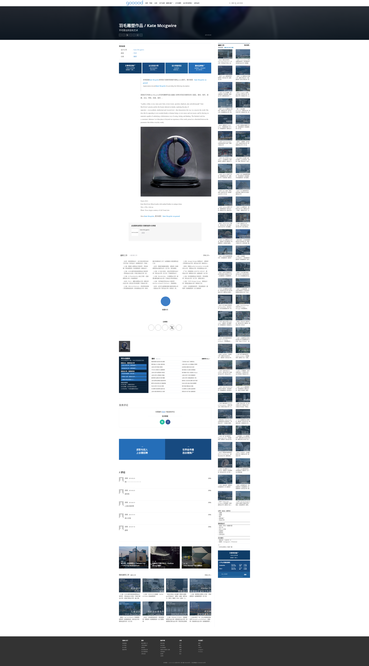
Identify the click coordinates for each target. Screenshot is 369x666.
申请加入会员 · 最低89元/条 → (129, 376)
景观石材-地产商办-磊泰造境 (188, 391)
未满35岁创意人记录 (165, 649)
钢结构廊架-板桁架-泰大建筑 (158, 361)
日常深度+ (162, 651)
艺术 (135, 53)
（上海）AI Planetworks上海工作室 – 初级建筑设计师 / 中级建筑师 (135, 277)
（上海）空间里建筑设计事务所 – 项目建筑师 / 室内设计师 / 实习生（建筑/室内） (195, 277)
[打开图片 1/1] (124, 346)
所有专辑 (162, 643)
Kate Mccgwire (139, 50)
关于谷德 (162, 3)
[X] (172, 328)
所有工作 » (206, 255)
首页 (146, 3)
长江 (230, 47)
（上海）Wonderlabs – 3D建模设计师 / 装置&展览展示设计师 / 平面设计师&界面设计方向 (165, 277)
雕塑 (135, 56)
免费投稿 (124, 643)
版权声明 (124, 649)
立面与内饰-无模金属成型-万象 (189, 378)
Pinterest (200, 651)
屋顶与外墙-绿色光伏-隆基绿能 (158, 383)
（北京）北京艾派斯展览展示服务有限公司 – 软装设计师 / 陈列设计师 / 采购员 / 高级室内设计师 (165, 287)
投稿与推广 (169, 3)
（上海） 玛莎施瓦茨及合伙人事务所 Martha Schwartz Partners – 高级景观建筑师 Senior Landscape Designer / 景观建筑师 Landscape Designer (166, 282)
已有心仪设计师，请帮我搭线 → (129, 365)
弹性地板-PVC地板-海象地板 (158, 364)
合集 (180, 649)
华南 (232, 47)
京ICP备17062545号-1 (186, 662)
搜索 (245, 574)
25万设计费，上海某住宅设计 (128, 384)
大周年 (161, 656)
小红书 (199, 647)
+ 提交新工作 (133, 255)
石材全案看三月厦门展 (225, 547)
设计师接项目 (144, 651)
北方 (228, 47)
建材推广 (143, 647)
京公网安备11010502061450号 (199, 662)
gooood (134, 3)
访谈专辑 (162, 645)
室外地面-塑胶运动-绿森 (187, 386)
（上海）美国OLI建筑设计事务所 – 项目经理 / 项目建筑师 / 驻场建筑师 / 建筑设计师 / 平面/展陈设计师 (135, 267)
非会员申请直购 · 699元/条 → (129, 373)
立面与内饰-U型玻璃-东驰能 (158, 375)
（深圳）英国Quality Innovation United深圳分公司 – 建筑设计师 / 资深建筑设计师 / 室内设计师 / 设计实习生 (195, 267)
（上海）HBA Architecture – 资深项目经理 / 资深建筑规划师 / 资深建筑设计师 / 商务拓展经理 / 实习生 (136, 287)
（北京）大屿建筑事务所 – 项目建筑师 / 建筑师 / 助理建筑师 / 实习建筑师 (195, 287)
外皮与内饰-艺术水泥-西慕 (157, 386)
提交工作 (133, 575)
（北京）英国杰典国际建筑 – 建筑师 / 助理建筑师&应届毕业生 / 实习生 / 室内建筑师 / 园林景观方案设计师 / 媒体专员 (165, 267)
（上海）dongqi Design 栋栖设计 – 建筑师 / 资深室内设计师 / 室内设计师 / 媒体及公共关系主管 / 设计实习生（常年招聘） (195, 262)
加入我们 (124, 647)
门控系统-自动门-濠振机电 (188, 361)
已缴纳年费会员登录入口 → (128, 379)
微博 (199, 643)
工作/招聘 (178, 3)
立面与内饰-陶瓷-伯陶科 (157, 367)
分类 (155, 3)
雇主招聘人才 (144, 643)
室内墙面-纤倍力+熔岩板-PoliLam (189, 372)
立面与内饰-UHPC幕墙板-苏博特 (189, 364)
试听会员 (196, 3)
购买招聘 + (247, 45)
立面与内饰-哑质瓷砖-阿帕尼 (158, 372)
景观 (180, 647)
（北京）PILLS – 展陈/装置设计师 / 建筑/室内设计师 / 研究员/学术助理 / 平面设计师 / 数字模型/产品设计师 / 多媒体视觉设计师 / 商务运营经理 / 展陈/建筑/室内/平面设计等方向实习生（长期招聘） (136, 282)
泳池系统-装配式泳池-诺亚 (188, 367)
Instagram (200, 649)
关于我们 (124, 645)
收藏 (137, 35)
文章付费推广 (144, 645)
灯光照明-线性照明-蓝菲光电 (158, 388)
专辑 (150, 3)
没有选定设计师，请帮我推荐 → (129, 368)
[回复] (209, 478)
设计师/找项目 (187, 3)
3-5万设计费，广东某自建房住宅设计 (129, 388)
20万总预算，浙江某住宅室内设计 (129, 386)
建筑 (180, 645)
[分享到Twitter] (127, 35)
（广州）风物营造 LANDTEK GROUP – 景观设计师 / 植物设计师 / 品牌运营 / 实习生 (195, 272)
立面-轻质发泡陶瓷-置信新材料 (158, 380)
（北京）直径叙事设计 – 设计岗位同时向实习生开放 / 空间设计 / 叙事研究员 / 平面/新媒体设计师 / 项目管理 (136, 262)
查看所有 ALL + (206, 358)
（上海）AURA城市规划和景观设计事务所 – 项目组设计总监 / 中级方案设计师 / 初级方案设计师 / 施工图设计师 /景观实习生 (135, 272)
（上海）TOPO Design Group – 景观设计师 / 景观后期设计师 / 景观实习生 (194, 282)
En (230, 3)
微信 (199, 645)
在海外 (161, 653)
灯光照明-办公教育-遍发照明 (188, 388)
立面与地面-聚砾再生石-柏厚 (158, 391)
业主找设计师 (144, 649)
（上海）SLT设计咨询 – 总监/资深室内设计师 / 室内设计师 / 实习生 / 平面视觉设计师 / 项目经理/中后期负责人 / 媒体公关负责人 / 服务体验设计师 (165, 272)
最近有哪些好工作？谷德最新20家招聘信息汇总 (165, 262)
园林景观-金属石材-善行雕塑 (158, 378)
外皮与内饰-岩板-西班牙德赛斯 (189, 383)
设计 (180, 653)
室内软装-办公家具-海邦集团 (188, 369)
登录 (163, 412)
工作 (180, 643)
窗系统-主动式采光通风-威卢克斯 (189, 380)
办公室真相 (163, 647)
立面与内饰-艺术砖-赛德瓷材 (188, 375)
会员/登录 (240, 3)
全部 (225, 47)
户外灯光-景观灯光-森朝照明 (158, 369)
